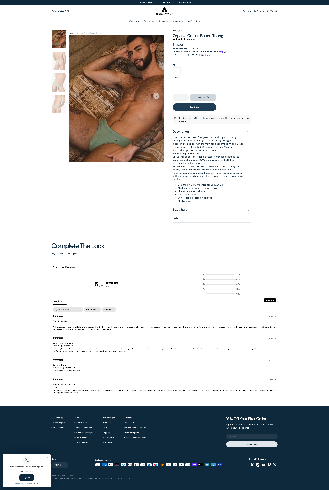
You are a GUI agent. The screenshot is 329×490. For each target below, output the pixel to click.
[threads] (275, 465)
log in (184, 121)
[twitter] (252, 465)
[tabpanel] (164, 351)
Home (71, 33)
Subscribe (252, 444)
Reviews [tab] (60, 301)
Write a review (270, 300)
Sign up (245, 118)
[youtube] (263, 465)
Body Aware (66, 475)
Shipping (176, 48)
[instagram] (258, 465)
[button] (245, 11)
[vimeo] (269, 465)
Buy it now (195, 107)
